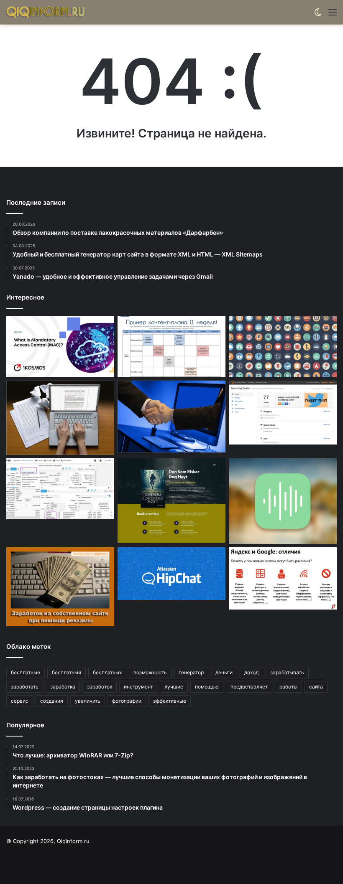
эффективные (169, 701)
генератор (191, 672)
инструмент (138, 686)
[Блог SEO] (46, 12)
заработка (62, 686)
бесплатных (107, 672)
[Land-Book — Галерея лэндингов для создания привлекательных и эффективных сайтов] (171, 500)
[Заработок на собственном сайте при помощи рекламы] (60, 586)
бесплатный (66, 672)
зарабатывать (287, 672)
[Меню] (332, 14)
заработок (99, 686)
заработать (24, 686)
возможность (150, 672)
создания (51, 701)
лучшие (173, 686)
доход (251, 672)
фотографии (126, 701)
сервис (19, 701)
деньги (224, 672)
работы (288, 686)
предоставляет (249, 686)
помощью (207, 686)
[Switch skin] (318, 14)
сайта (316, 686)
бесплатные (25, 672)
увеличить (87, 701)
